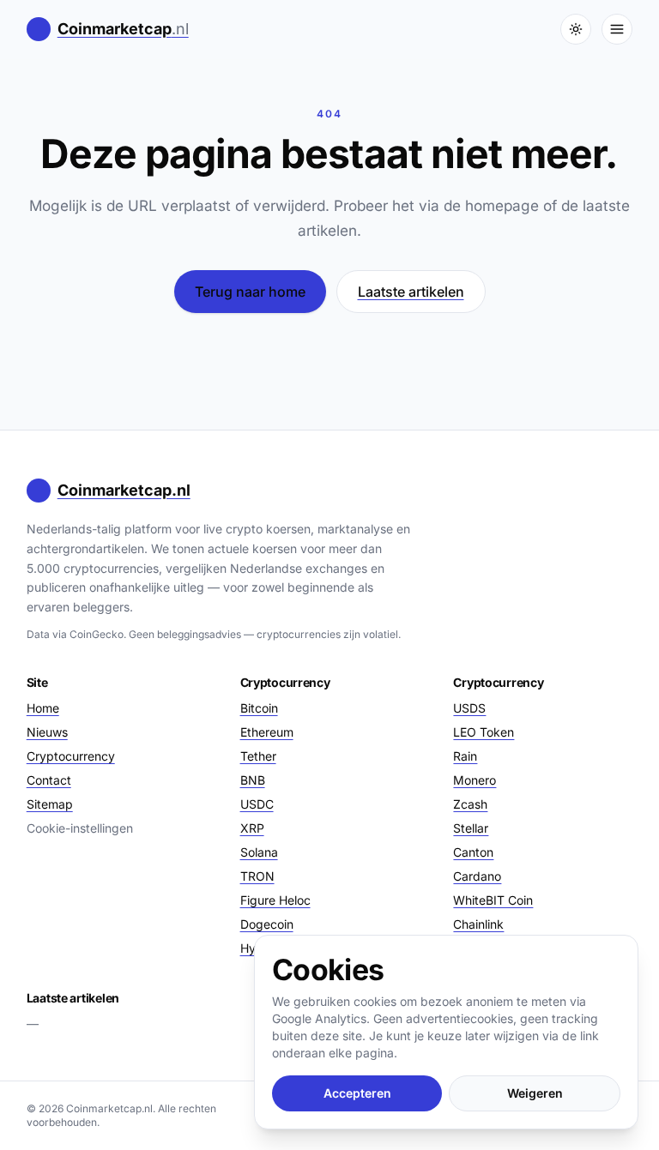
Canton (473, 852)
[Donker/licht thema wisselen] (575, 29)
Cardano (477, 876)
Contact (49, 780)
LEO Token (483, 732)
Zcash (470, 804)
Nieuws (47, 732)
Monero (474, 780)
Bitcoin (259, 708)
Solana (259, 852)
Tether (258, 756)
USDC (257, 804)
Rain (465, 756)
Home (43, 708)
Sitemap (50, 804)
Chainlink (478, 924)
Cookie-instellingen (80, 828)
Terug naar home (250, 291)
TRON (257, 876)
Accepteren (357, 1093)
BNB (252, 780)
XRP (252, 828)
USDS (469, 708)
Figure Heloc (275, 900)
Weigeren (535, 1093)
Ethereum (266, 732)
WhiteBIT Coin (493, 900)
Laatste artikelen (411, 291)
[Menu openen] (617, 29)
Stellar (470, 828)
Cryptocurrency (71, 756)
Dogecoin (266, 924)
